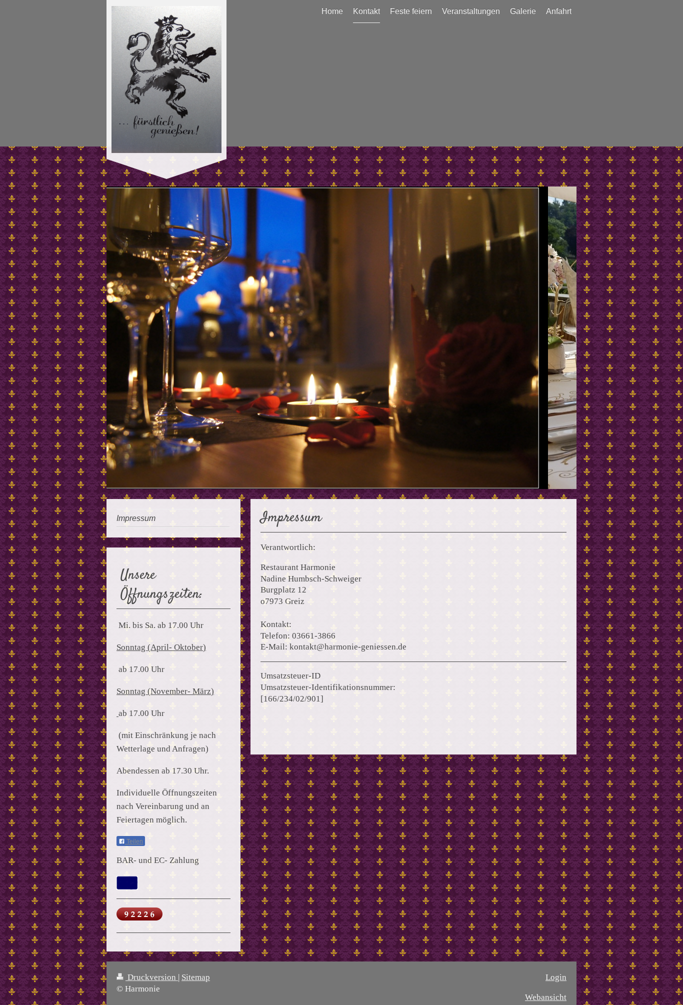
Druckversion (152, 977)
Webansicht (545, 997)
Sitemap (196, 977)
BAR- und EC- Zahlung (157, 860)
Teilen (134, 841)
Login (556, 977)
